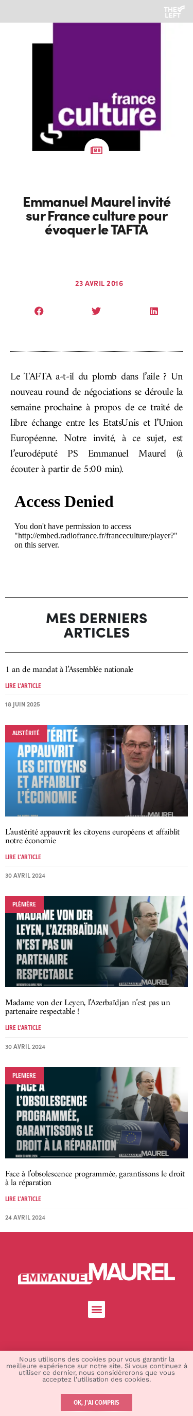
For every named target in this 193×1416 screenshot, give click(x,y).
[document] (96, 708)
